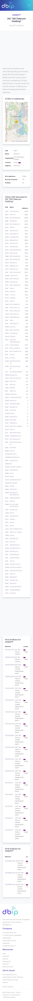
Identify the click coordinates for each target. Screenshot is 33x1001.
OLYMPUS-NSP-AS (15, 567)
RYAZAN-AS (13, 263)
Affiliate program (9, 997)
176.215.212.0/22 (9, 759)
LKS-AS (12, 535)
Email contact (8, 986)
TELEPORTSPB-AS (15, 586)
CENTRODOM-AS (15, 480)
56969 (7, 451)
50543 (7, 269)
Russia (16, 162)
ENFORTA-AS (14, 246)
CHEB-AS (12, 298)
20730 (7, 429)
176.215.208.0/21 (9, 735)
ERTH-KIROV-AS (15, 311)
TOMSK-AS (13, 221)
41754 (6, 285)
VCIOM (12, 413)
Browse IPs (7, 961)
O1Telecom (13, 394)
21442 (6, 501)
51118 (6, 561)
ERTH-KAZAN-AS (15, 256)
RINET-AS (13, 391)
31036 (6, 570)
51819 (6, 288)
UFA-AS (12, 301)
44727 (7, 516)
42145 (6, 542)
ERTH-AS (12, 384)
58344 (7, 486)
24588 (7, 361)
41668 (7, 256)
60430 (7, 476)
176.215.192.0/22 (9, 700)
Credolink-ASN (14, 237)
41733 (6, 211)
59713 (6, 348)
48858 (7, 375)
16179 (6, 442)
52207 (7, 295)
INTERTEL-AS (14, 551)
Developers (7, 938)
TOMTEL (12, 519)
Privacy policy (15, 995)
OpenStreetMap (19, 141)
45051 (6, 510)
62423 (7, 470)
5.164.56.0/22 (9, 818)
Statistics (6, 943)
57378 (7, 253)
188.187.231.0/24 (9, 771)
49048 (7, 336)
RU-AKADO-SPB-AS (16, 372)
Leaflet (12, 141)
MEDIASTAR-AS (14, 558)
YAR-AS (12, 288)
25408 (7, 426)
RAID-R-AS (13, 583)
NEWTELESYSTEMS (16, 570)
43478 (7, 314)
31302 (6, 574)
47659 (7, 551)
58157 (6, 460)
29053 (7, 564)
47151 (6, 545)
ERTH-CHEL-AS (14, 307)
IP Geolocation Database (12, 935)
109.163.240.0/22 (10, 657)
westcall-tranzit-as (15, 590)
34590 (7, 282)
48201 (7, 590)
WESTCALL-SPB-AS (16, 426)
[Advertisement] (16, 51)
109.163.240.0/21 (9, 649)
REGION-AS (13, 416)
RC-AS (12, 526)
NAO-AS (12, 501)
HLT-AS (12, 561)
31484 (7, 577)
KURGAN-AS (13, 333)
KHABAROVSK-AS (15, 436)
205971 (7, 400)
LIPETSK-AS (13, 275)
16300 (7, 404)
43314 (6, 423)
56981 (7, 221)
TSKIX (11, 473)
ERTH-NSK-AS (14, 314)
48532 (7, 586)
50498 (7, 275)
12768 (6, 218)
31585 (6, 447)
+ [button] (7, 104)
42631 (6, 532)
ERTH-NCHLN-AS (15, 272)
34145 (6, 519)
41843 (7, 259)
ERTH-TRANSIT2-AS (16, 529)
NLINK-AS (13, 593)
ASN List (6, 964)
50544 (7, 291)
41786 (7, 330)
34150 (6, 339)
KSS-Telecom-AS (15, 439)
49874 (7, 381)
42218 (6, 538)
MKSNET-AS (13, 407)
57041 (6, 439)
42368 (7, 535)
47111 (6, 372)
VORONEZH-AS (14, 317)
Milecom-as (13, 375)
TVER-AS (12, 336)
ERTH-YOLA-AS (14, 330)
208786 (7, 457)
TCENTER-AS (14, 470)
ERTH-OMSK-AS (15, 259)
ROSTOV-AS (13, 253)
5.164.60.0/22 (9, 830)
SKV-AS (12, 513)
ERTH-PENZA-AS (15, 285)
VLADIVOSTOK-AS (15, 397)
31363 (6, 230)
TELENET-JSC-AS (15, 564)
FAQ (4, 953)
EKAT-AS (12, 214)
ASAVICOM (13, 489)
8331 (6, 391)
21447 (6, 554)
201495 (7, 483)
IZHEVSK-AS (13, 282)
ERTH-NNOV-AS (15, 224)
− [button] (7, 107)
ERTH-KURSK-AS (15, 348)
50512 (6, 266)
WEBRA (12, 388)
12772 (6, 246)
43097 (7, 388)
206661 (7, 394)
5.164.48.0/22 (9, 794)
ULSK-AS (12, 327)
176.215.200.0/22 (9, 712)
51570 (6, 227)
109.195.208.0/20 (10, 664)
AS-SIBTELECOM (15, 548)
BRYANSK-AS (14, 240)
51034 (6, 358)
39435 (7, 250)
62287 (7, 416)
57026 (7, 298)
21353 (6, 323)
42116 (6, 272)
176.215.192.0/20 (9, 688)
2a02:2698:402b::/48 (11, 884)
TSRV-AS (12, 574)
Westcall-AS (13, 577)
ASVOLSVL (13, 400)
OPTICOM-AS (14, 516)
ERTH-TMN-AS (14, 279)
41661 (6, 307)
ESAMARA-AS (14, 234)
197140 (7, 420)
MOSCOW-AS (14, 230)
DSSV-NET (13, 420)
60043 (7, 480)
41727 (6, 311)
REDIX (12, 476)
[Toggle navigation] (29, 5)
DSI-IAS (12, 354)
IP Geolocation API (9, 932)
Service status (8, 967)
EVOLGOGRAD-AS (15, 250)
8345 (6, 354)
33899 (7, 504)
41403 (7, 345)
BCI (11, 464)
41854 (7, 593)
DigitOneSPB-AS (15, 498)
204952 (7, 413)
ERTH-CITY (13, 454)
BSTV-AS (12, 542)
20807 (7, 237)
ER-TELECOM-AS (15, 218)
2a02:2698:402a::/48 (11, 873)
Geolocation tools (9, 940)
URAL (11, 320)
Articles (5, 959)
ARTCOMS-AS (14, 323)
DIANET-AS (13, 423)
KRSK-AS (12, 291)
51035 (6, 301)
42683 (7, 304)
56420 (7, 263)
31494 (6, 580)
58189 (7, 489)
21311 (6, 432)
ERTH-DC (13, 381)
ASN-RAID (13, 447)
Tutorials (6, 956)
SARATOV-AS (14, 269)
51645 (6, 243)
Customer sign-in (9, 946)
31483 (6, 366)
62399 (7, 473)
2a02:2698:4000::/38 (11, 861)
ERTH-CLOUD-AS (15, 378)
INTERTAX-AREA (15, 404)
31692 (6, 583)
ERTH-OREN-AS (15, 304)
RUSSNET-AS (14, 538)
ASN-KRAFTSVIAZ (15, 432)
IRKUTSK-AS (14, 243)
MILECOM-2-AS (14, 457)
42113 (6, 558)
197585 (7, 467)
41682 (7, 279)
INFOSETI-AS (14, 580)
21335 (6, 498)
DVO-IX (12, 429)
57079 (7, 436)
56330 (7, 333)
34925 (7, 397)
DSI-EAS (12, 358)
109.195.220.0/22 (10, 676)
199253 (7, 492)
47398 (7, 548)
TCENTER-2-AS (14, 554)
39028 (7, 327)
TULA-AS (12, 295)
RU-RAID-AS (13, 510)
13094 (7, 410)
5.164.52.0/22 (8, 806)
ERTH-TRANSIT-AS (15, 351)
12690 (7, 407)
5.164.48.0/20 (9, 782)
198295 (7, 464)
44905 (7, 513)
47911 (6, 384)
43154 (6, 522)
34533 (7, 234)
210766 (7, 454)
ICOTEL (12, 486)
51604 (7, 214)
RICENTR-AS (14, 460)
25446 (7, 378)
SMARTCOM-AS (15, 545)
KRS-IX (12, 522)
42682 (7, 224)
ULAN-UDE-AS (14, 345)
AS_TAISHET (13, 483)
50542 (7, 317)
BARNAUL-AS (14, 266)
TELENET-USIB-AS (15, 467)
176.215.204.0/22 (9, 723)
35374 (6, 526)
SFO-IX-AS (13, 410)
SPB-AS (12, 227)
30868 (7, 567)
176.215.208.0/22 (9, 747)
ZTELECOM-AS (14, 211)
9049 (6, 351)
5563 (6, 320)
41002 (7, 529)
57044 (7, 240)
